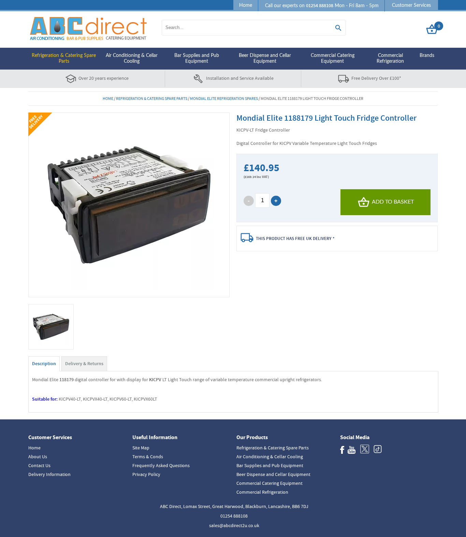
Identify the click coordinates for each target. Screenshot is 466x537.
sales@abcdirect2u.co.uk (234, 525)
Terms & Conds (147, 456)
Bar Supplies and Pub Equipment (196, 58)
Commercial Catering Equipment (332, 58)
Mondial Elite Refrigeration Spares (224, 98)
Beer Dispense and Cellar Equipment (265, 58)
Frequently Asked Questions (161, 465)
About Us (37, 456)
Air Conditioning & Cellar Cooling (132, 58)
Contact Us (39, 465)
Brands (427, 55)
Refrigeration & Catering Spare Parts (64, 58)
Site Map (140, 448)
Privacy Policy (146, 474)
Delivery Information (49, 474)
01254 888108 (234, 516)
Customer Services (411, 5)
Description (44, 363)
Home (245, 5)
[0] (432, 34)
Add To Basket (393, 202)
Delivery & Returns (84, 363)
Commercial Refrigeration (390, 58)
